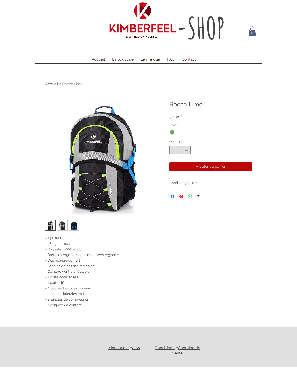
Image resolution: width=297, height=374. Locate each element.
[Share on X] (199, 196)
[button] (252, 31)
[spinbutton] (180, 150)
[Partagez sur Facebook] (172, 196)
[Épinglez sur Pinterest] (181, 196)
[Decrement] (173, 150)
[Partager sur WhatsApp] (190, 196)
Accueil (51, 84)
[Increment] (187, 150)
